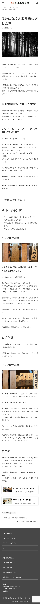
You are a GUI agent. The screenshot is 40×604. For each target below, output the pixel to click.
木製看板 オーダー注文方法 (22, 500)
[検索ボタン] (37, 3)
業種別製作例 (7, 567)
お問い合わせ (12, 598)
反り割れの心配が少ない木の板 (23, 488)
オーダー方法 (7, 533)
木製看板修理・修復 (9, 572)
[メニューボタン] (3, 3)
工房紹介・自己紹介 (9, 543)
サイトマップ (7, 548)
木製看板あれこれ (8, 28)
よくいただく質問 (8, 538)
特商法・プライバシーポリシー (27, 598)
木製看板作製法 (8, 558)
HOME (5, 598)
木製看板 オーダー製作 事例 (12, 577)
